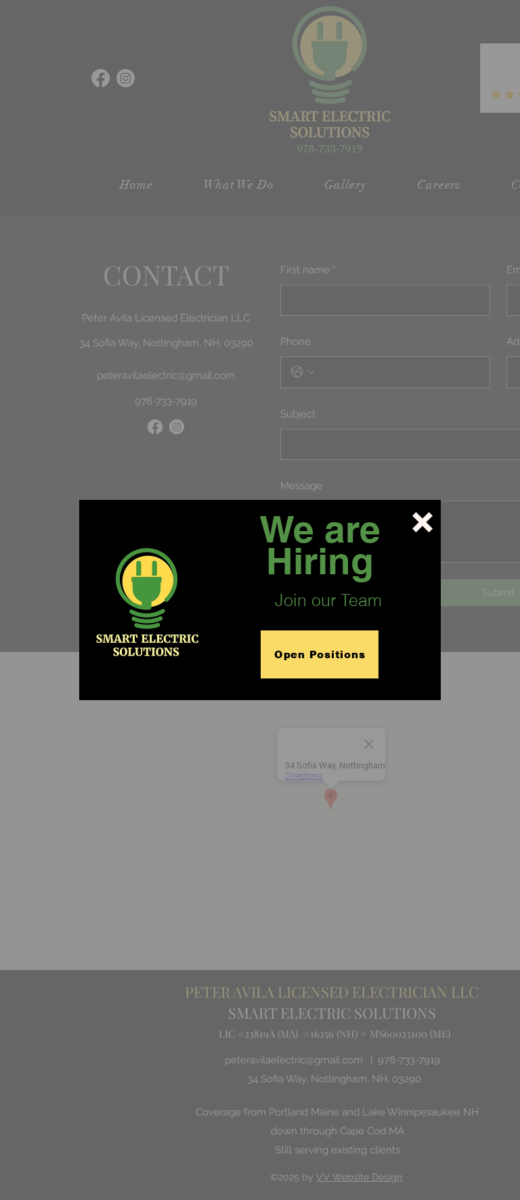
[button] (422, 522)
